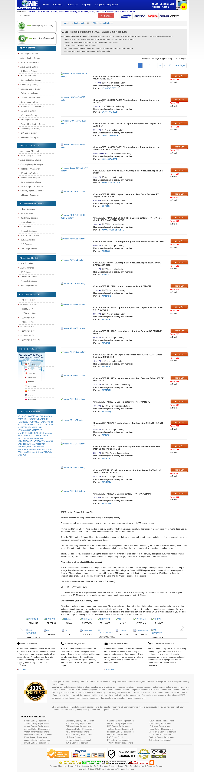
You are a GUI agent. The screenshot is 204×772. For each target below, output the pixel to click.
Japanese (32, 377)
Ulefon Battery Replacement (36, 732)
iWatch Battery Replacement (36, 743)
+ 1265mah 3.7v (27, 331)
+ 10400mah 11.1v (28, 300)
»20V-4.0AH (37, 427)
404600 (132, 12)
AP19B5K (106, 319)
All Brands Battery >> (29, 137)
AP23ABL (106, 206)
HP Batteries (26, 272)
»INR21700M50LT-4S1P (28, 433)
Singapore (32, 399)
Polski (30, 369)
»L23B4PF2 (31, 419)
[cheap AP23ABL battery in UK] (75, 191)
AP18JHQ (73, 12)
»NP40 (23, 425)
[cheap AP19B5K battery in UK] (75, 304)
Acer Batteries (26, 263)
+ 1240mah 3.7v (27, 326)
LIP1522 (125, 12)
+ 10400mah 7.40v (28, 304)
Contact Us (72, 4)
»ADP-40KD (34, 422)
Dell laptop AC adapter (30, 169)
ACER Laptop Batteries (103, 23)
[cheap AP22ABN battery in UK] (75, 283)
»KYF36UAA (41, 416)
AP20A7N (106, 390)
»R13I (41, 433)
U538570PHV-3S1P (110, 88)
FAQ (96, 766)
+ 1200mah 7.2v (27, 318)
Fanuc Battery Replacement (36, 737)
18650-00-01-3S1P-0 (111, 183)
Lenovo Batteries (27, 222)
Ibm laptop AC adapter (30, 178)
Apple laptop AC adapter (30, 155)
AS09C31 (106, 251)
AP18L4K (106, 458)
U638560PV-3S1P (110, 112)
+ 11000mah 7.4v (27, 309)
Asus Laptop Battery (29, 67)
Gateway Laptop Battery (30, 89)
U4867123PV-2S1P (110, 135)
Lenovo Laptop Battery (30, 128)
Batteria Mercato (137, 766)
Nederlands (32, 386)
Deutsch (31, 364)
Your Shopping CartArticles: (163, 5)
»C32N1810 (23, 422)
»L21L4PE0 (26, 436)
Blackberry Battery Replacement (80, 721)
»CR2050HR (37, 436)
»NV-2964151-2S (33, 452)
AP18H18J (106, 366)
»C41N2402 (45, 422)
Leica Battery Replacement (119, 734)
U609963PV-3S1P (110, 159)
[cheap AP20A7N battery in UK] (75, 375)
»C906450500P (24, 430)
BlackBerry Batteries (29, 218)
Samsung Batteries (28, 249)
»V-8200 (49, 441)
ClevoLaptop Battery (29, 84)
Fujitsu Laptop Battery (30, 93)
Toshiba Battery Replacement (78, 723)
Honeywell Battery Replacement (38, 734)
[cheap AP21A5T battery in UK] (75, 420)
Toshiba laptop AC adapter (31, 186)
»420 (42, 438)
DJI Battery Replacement (118, 740)
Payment (104, 766)
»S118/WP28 (29, 416)
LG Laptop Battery (28, 111)
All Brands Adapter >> (30, 195)
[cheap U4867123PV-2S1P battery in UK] (75, 122)
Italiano (31, 382)
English (31, 395)
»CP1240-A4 (46, 452)
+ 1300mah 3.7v (27, 340)
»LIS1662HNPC (25, 427)
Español (31, 390)
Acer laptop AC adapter (30, 151)
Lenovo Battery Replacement (78, 740)
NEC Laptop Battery (29, 120)
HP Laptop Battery (28, 76)
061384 (91, 12)
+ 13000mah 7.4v (28, 335)
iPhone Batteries (27, 209)
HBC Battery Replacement (118, 726)
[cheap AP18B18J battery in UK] (75, 467)
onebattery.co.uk (109, 769)
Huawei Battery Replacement (161, 721)
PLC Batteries (26, 244)
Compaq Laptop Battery (30, 80)
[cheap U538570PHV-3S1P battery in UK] (75, 75)
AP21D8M (106, 503)
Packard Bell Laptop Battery (32, 124)
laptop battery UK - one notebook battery (28, 5)
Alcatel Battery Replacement (36, 726)
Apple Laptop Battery (29, 62)
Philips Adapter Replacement (78, 726)
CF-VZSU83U (107, 12)
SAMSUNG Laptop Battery (32, 106)
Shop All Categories (105, 4)
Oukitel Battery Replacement (119, 723)
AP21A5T (106, 435)
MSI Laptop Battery (28, 115)
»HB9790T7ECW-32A (38, 449)
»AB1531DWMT (25, 441)
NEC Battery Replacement (77, 732)
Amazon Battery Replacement (37, 740)
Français (31, 373)
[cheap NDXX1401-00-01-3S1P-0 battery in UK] (75, 216)
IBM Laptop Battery (28, 133)
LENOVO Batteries (28, 277)
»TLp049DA (39, 425)
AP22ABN (106, 296)
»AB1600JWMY (32, 438)
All (39, 340)
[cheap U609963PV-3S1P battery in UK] (75, 146)
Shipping (86, 4)
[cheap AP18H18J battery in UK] (75, 352)
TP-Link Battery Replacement (120, 743)
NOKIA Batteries (27, 240)
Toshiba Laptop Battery (30, 98)
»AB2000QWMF (25, 447)
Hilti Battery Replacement (160, 734)
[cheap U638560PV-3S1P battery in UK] (75, 99)
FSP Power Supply (115, 737)
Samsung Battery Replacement (120, 721)
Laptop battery (80, 23)
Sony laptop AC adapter (30, 182)
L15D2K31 (117, 12)
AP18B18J (106, 482)
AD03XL (98, 12)
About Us (57, 4)
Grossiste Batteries (155, 766)
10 (170, 65)
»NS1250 (22, 455)
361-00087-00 (83, 12)
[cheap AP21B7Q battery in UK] (75, 399)
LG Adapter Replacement (159, 726)
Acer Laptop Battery (29, 53)
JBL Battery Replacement (160, 740)
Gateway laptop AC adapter (32, 191)
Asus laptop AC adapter (30, 160)
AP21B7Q (106, 411)
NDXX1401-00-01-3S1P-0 (113, 230)
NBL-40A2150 (51, 12)
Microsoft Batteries (28, 231)
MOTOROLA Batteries (30, 235)
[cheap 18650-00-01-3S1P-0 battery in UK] (75, 169)
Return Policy (74, 766)
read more (22, 669)
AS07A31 (106, 274)
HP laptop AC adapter (29, 173)
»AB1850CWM (38, 441)
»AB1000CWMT (25, 444)
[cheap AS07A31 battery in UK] (75, 260)
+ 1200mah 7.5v (27, 322)
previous (22, 628)
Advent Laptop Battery (30, 58)
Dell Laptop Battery (28, 71)
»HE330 (30, 425)
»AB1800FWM (38, 444)
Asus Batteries (26, 213)
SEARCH (107, 15)
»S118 (20, 416)
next (182, 628)
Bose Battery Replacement (160, 723)
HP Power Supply (73, 737)
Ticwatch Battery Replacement (79, 734)
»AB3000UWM (39, 447)
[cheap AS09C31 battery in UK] (75, 239)
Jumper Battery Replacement (37, 729)
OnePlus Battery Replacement (162, 737)
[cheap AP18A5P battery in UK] (75, 328)
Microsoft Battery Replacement (120, 732)
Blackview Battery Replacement (79, 729)
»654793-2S (37, 430)
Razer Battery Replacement (161, 729)
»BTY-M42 (49, 425)
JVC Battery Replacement (77, 743)
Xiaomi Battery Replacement (36, 723)
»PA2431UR (42, 419)
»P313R (21, 438)
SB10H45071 (41, 12)
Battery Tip (123, 766)
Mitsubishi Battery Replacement (162, 732)
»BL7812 (46, 436)
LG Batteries (25, 227)
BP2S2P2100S (63, 12)
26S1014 (32, 12)
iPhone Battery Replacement (36, 721)
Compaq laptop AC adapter (32, 164)
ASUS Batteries (27, 268)
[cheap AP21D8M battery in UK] (75, 491)
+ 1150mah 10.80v (28, 313)
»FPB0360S (23, 449)
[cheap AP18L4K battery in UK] (75, 444)
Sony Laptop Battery (29, 102)
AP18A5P (106, 343)
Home (46, 4)
